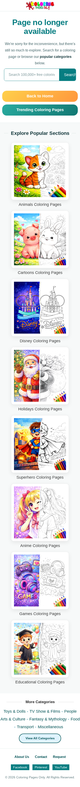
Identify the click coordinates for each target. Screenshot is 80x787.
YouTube (61, 767)
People (70, 711)
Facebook (20, 767)
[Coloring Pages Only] (40, 5)
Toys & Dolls (15, 711)
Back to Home (40, 96)
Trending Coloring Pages (40, 110)
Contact (41, 757)
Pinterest (41, 767)
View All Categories (40, 738)
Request (59, 757)
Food (75, 719)
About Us (21, 757)
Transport (25, 727)
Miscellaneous (50, 727)
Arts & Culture (12, 719)
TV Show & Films (45, 711)
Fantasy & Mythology (48, 719)
